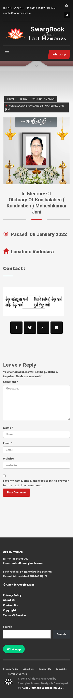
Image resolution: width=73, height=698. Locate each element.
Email (7, 443)
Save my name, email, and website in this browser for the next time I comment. (36, 483)
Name (8, 427)
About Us (9, 600)
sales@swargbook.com (27, 563)
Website (8, 458)
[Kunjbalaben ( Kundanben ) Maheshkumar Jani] (36, 150)
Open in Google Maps (20, 584)
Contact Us (10, 605)
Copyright (9, 610)
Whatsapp (14, 649)
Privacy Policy (12, 595)
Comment (10, 382)
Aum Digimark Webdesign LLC (42, 687)
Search (7, 626)
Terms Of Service (14, 615)
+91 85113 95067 (35, 8)
